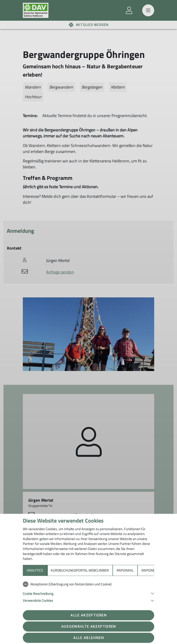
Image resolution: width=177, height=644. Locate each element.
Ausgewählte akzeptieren (88, 626)
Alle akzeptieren (88, 615)
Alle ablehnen (88, 638)
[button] (88, 593)
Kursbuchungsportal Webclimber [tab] (80, 570)
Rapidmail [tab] (125, 570)
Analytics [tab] (35, 570)
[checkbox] (88, 584)
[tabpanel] (88, 591)
